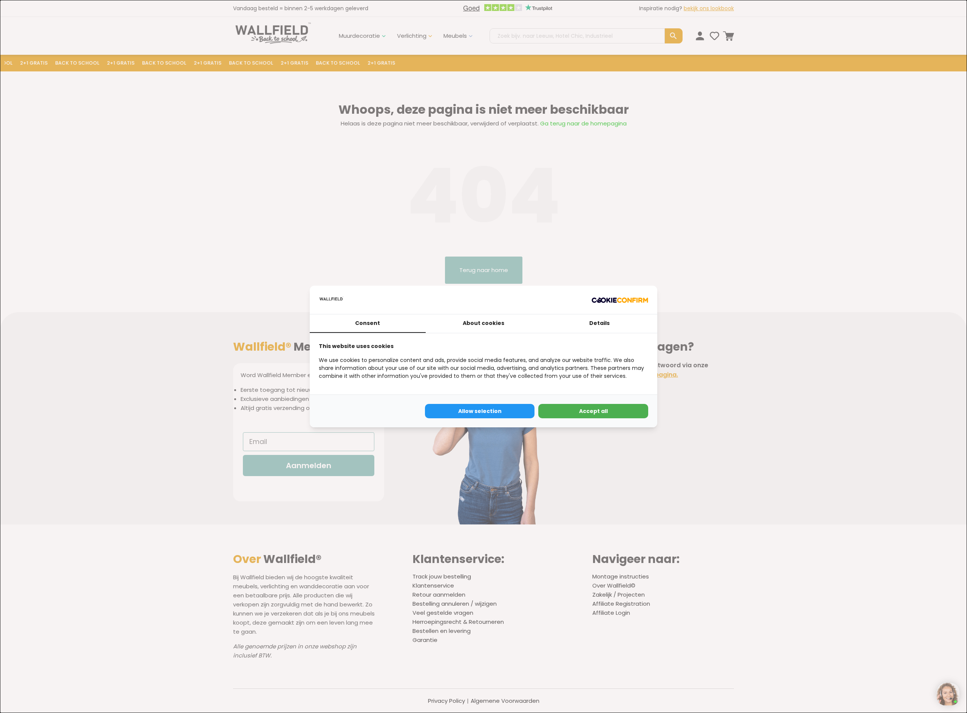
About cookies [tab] (483, 323)
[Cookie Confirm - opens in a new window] (620, 300)
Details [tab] (599, 323)
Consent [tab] (367, 323)
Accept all (593, 411)
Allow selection (480, 411)
